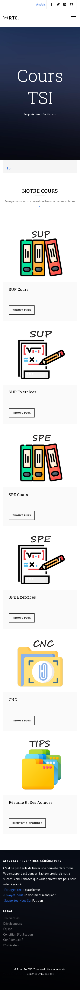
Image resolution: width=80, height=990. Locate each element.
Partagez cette (14, 890)
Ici (40, 206)
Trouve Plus (21, 310)
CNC (13, 699)
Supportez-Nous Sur (18, 900)
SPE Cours (18, 494)
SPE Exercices (22, 597)
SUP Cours (18, 289)
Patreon (51, 114)
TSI (9, 168)
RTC (14, 17)
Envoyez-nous (14, 895)
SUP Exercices (22, 391)
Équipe (7, 929)
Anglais (41, 4)
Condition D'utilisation (18, 934)
